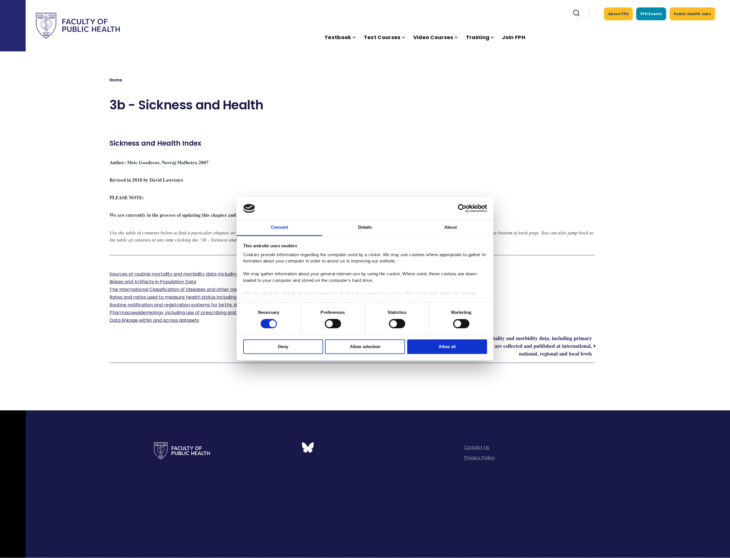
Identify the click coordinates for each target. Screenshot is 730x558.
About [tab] (450, 227)
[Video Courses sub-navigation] (459, 37)
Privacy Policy (479, 457)
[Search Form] (576, 13)
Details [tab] (365, 227)
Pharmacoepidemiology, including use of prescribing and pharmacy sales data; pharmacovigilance (220, 312)
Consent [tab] (279, 227)
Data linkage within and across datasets (154, 320)
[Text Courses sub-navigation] (407, 37)
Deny (283, 346)
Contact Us (476, 447)
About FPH (618, 13)
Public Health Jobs (692, 13)
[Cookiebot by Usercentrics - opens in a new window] (462, 208)
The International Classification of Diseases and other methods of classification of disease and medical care (230, 289)
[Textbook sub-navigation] (357, 37)
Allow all (447, 346)
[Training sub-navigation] (495, 37)
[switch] (333, 323)
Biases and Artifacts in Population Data (153, 281)
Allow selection (365, 346)
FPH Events (651, 13)
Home (116, 80)
